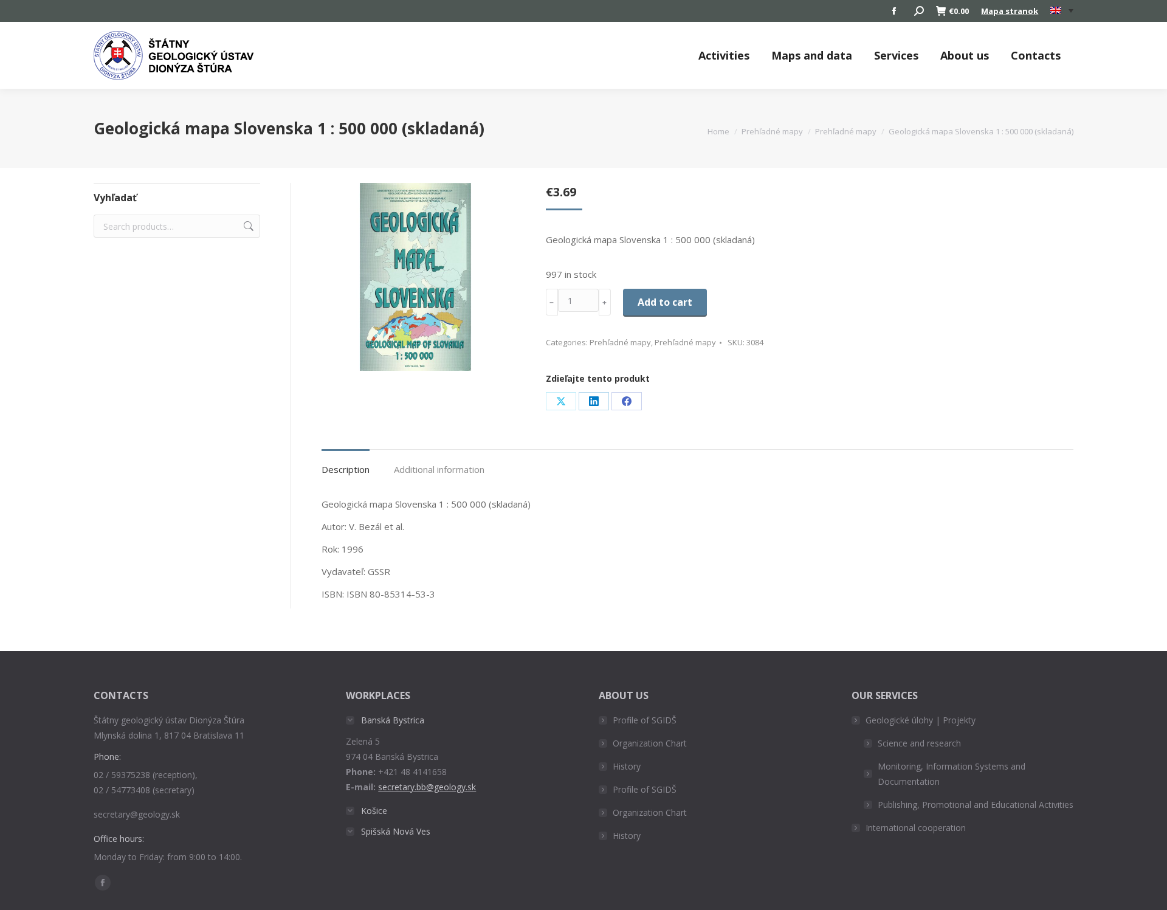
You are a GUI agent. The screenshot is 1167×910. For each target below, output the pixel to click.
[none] (1061, 11)
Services (896, 55)
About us (964, 55)
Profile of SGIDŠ (644, 720)
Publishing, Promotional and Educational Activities (975, 804)
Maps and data (811, 55)
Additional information (439, 469)
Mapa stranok (1009, 10)
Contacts (1036, 55)
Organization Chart (650, 743)
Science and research (919, 743)
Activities (723, 55)
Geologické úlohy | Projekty (921, 720)
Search (247, 226)
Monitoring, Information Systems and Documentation (951, 773)
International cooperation (916, 827)
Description (346, 469)
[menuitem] (1061, 10)
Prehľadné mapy (620, 342)
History (627, 766)
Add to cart (665, 302)
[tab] (346, 463)
